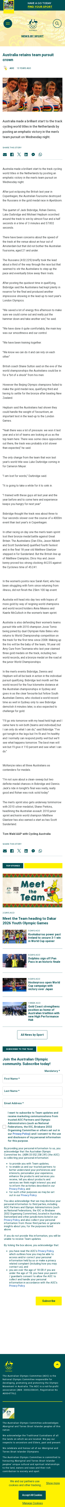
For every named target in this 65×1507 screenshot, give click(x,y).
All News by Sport (32, 1034)
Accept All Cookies (32, 1495)
